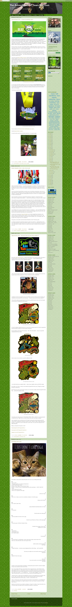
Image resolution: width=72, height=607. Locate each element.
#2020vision (57, 125)
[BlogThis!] (29, 161)
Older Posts (43, 593)
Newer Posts (14, 593)
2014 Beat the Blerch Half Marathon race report (25, 128)
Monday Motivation (54, 126)
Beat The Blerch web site (22, 57)
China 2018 (51, 125)
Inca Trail (52, 119)
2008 (50, 183)
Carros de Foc (52, 124)
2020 (50, 141)
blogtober (57, 116)
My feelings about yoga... (17, 441)
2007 (50, 184)
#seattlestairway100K (54, 121)
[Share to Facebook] (31, 161)
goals (55, 127)
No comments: (24, 161)
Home (29, 593)
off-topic (56, 120)
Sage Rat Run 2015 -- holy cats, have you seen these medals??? (25, 235)
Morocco (51, 127)
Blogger (46, 602)
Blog (12, 15)
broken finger (57, 128)
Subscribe (58, 52)
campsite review (57, 129)
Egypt (58, 124)
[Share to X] (30, 161)
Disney (52, 120)
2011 (50, 179)
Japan (57, 119)
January (51, 173)
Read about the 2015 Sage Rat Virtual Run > (19, 430)
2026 (50, 133)
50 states (57, 106)
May (51, 159)
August (51, 155)
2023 (50, 137)
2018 (50, 144)
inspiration (18, 230)
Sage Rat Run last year (19, 257)
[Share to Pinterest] (32, 161)
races (25, 163)
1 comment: (24, 589)
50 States (35, 15)
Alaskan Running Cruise (54, 123)
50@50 (51, 107)
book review (51, 129)
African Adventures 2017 (55, 114)
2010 (50, 180)
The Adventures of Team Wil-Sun (29, 5)
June (51, 158)
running (27, 163)
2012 (50, 177)
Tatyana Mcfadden (24, 214)
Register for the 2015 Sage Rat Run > (18, 432)
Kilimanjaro (51, 116)
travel (54, 113)
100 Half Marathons (28, 15)
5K (54, 109)
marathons (22, 230)
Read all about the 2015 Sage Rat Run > (18, 427)
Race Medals (41, 15)
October (51, 152)
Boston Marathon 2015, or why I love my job (21, 168)
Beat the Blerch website (18, 131)
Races (22, 15)
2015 (50, 148)
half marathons (16, 163)
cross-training (55, 109)
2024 (50, 136)
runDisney (52, 103)
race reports (22, 163)
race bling (21, 436)
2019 (50, 143)
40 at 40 (56, 104)
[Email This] (28, 161)
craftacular (52, 99)
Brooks (15, 230)
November (52, 151)
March (51, 170)
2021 (50, 140)
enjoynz (39, 602)
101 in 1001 (17, 15)
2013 (50, 176)
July (51, 156)
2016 (50, 147)
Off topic (15, 590)
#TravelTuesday (53, 112)
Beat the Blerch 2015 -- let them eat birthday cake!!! (22, 19)
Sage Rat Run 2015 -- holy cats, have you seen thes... (55, 167)
